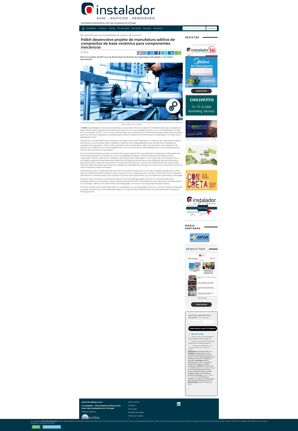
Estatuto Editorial (88, 412)
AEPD (210, 380)
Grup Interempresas (49, 421)
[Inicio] (83, 28)
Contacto (132, 405)
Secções (102, 28)
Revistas (146, 28)
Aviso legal (132, 409)
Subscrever (201, 91)
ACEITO (36, 427)
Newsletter (158, 28)
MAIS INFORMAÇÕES (52, 427)
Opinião (112, 28)
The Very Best (123, 28)
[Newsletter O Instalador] (201, 275)
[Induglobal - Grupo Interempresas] (90, 417)
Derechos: (208, 369)
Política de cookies (135, 416)
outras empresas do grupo (207, 368)
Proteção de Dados (136, 412)
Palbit (84, 128)
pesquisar (211, 28)
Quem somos (133, 402)
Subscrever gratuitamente (203, 328)
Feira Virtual (136, 28)
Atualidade (91, 28)
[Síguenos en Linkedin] (178, 404)
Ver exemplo (204, 318)
